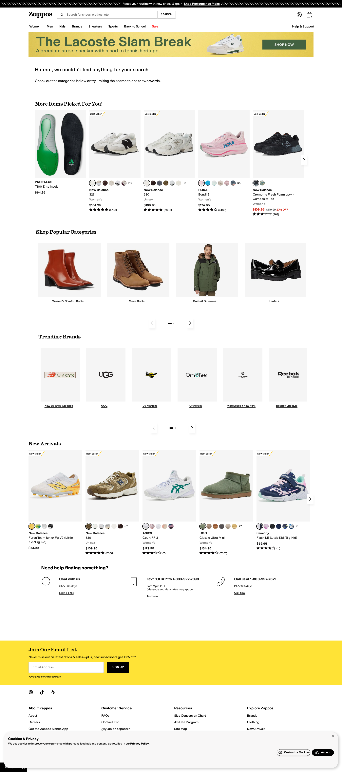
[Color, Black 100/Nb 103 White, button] (51, 526)
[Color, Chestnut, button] (215, 526)
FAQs (105, 715)
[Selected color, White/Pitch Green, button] (145, 526)
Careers (34, 722)
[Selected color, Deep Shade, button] (203, 526)
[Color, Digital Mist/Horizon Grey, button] (118, 183)
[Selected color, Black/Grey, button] (256, 183)
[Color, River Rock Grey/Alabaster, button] (220, 183)
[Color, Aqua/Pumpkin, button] (262, 183)
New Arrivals (256, 729)
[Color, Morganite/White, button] (152, 526)
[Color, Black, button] (272, 526)
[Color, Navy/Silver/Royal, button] (291, 526)
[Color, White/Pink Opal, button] (227, 183)
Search (166, 14)
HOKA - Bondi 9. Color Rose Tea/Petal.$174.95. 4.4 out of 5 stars (224, 161)
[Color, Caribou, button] (209, 526)
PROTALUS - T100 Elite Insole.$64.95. (60, 152)
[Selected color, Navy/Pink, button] (259, 526)
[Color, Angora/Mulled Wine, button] (124, 183)
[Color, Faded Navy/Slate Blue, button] (233, 183)
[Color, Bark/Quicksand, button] (166, 183)
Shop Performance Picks (201, 4)
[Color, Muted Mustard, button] (234, 526)
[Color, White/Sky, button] (158, 526)
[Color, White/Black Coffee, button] (165, 526)
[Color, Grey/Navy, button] (279, 526)
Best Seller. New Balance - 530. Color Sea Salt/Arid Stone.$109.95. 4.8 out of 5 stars (169, 161)
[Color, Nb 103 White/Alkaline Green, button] (38, 526)
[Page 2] (173, 323)
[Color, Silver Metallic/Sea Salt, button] (114, 526)
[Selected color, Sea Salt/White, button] (92, 183)
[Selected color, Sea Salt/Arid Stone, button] (147, 183)
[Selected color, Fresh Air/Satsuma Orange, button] (31, 526)
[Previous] (152, 323)
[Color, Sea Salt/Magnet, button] (159, 183)
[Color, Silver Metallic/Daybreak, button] (101, 526)
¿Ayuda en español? (115, 729)
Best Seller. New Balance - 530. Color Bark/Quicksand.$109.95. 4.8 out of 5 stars (112, 502)
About (32, 715)
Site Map (180, 729)
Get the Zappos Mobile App (48, 729)
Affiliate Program (186, 722)
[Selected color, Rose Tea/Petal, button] (201, 183)
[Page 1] (170, 323)
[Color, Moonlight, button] (228, 526)
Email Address (42, 667)
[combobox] (107, 15)
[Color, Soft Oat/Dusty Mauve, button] (171, 526)
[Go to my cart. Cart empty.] (310, 15)
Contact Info (110, 722)
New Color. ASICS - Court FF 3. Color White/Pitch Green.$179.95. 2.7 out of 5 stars (169, 502)
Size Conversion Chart (190, 715)
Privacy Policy (139, 743)
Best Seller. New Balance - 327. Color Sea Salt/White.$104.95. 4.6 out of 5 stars (115, 161)
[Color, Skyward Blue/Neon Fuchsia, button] (208, 183)
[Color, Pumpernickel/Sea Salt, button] (105, 183)
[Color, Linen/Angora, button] (111, 183)
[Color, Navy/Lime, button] (285, 526)
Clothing (253, 722)
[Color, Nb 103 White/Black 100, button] (44, 526)
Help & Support (303, 26)
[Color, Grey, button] (221, 526)
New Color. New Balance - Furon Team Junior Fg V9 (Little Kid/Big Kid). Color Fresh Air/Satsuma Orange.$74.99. (55, 500)
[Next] (304, 160)
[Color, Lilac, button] (266, 526)
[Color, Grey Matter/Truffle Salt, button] (107, 526)
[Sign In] (299, 15)
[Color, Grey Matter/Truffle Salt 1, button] (178, 183)
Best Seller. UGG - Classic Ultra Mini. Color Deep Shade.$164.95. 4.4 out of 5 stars (226, 502)
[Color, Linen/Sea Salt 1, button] (99, 183)
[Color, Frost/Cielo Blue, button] (214, 183)
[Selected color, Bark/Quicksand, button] (89, 526)
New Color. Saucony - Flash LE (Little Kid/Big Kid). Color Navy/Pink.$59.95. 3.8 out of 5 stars (283, 500)
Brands (252, 715)
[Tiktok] (42, 692)
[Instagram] (31, 692)
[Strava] (53, 692)
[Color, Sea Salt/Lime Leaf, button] (95, 526)
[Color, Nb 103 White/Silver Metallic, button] (172, 183)
